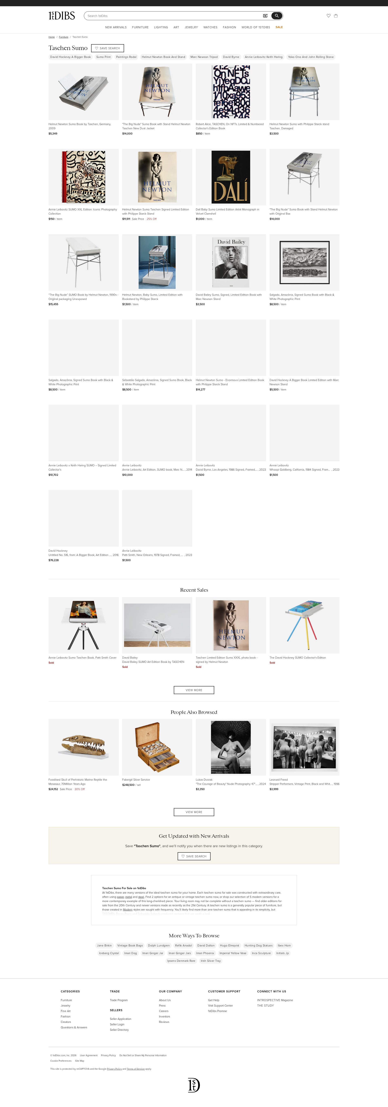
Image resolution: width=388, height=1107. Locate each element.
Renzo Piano (124, 914)
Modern (128, 909)
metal (128, 897)
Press (162, 1005)
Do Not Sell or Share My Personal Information (143, 1055)
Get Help (213, 1000)
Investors (164, 1016)
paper (120, 897)
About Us (165, 1000)
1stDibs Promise (217, 1011)
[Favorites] (328, 16)
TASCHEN (108, 914)
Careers (163, 1011)
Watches (210, 27)
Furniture (140, 27)
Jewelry (191, 27)
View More (194, 690)
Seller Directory (119, 1030)
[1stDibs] (61, 15)
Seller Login (117, 1024)
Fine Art (66, 1011)
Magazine (275, 1000)
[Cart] (336, 16)
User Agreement (88, 1055)
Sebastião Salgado (149, 914)
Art (176, 27)
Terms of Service (136, 1068)
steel (141, 897)
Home (51, 37)
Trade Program (119, 1000)
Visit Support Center (220, 1005)
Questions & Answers (74, 1027)
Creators (66, 1022)
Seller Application (120, 1019)
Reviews (164, 1022)
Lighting (161, 27)
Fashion (229, 27)
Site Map (79, 1060)
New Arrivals (116, 27)
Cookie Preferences (61, 1060)
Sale (279, 27)
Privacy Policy (108, 1055)
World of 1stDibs (256, 27)
